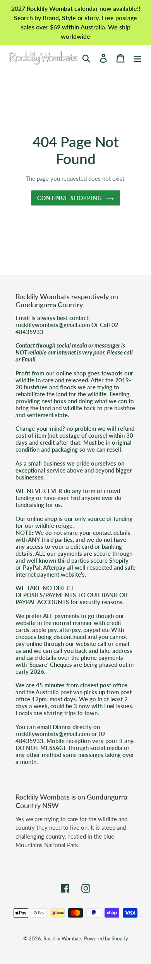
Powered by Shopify (106, 938)
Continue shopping (69, 198)
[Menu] (137, 58)
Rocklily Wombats (62, 938)
